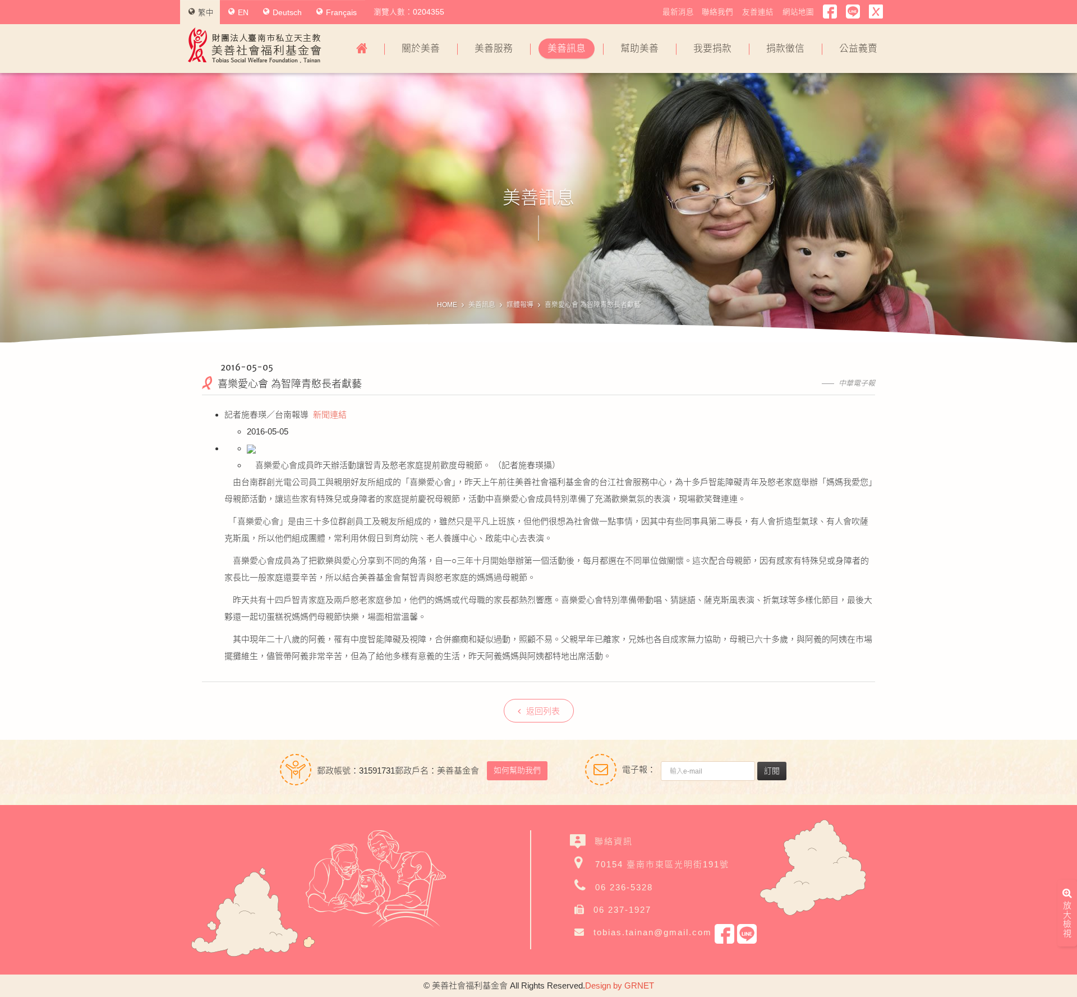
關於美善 (421, 48)
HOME (447, 305)
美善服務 (494, 48)
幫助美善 (639, 48)
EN (243, 12)
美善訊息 (566, 48)
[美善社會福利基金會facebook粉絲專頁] (830, 12)
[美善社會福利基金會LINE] (853, 12)
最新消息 (678, 12)
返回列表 (543, 711)
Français (341, 12)
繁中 (206, 12)
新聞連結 (330, 414)
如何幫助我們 (517, 770)
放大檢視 (1067, 919)
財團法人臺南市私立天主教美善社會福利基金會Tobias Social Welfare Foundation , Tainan (254, 45)
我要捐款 (712, 48)
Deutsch (287, 12)
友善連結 (758, 12)
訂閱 (772, 770)
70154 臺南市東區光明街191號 (662, 864)
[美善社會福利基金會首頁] (361, 49)
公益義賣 (858, 48)
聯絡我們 (717, 12)
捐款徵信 (785, 48)
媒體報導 (520, 305)
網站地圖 (798, 12)
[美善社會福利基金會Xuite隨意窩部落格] (876, 12)
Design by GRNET (619, 985)
